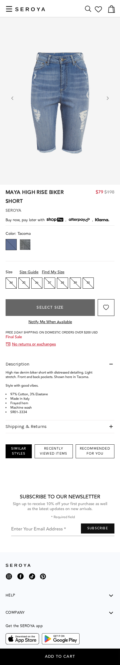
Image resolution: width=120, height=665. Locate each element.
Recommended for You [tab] (95, 451)
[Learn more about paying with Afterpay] (79, 219)
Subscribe (97, 528)
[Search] (88, 9)
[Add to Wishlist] (106, 307)
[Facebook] (20, 580)
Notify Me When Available (50, 322)
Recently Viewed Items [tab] (53, 451)
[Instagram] (9, 578)
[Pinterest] (43, 580)
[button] (9, 9)
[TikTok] (32, 578)
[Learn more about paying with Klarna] (102, 219)
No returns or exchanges (34, 344)
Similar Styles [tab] (18, 451)
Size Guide (29, 272)
